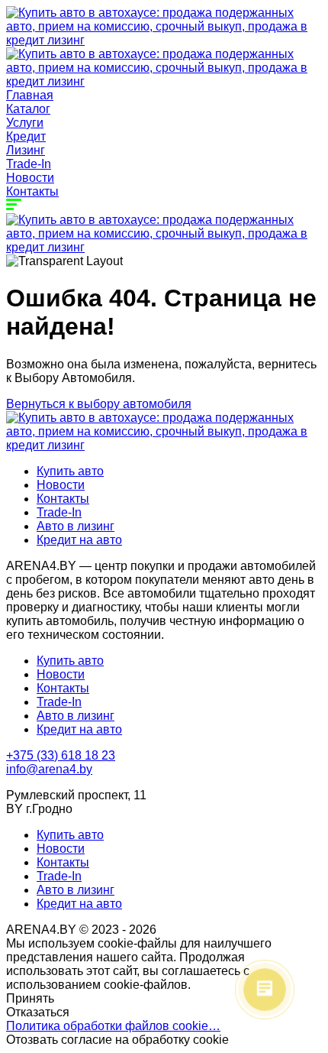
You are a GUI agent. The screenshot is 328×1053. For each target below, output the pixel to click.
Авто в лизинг (75, 526)
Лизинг (25, 150)
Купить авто (70, 471)
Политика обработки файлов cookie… (113, 1025)
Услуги (24, 122)
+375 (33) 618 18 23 (60, 755)
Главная (29, 95)
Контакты (32, 191)
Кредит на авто (79, 539)
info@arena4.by (49, 769)
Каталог (28, 108)
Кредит (26, 136)
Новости (30, 177)
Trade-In (28, 163)
